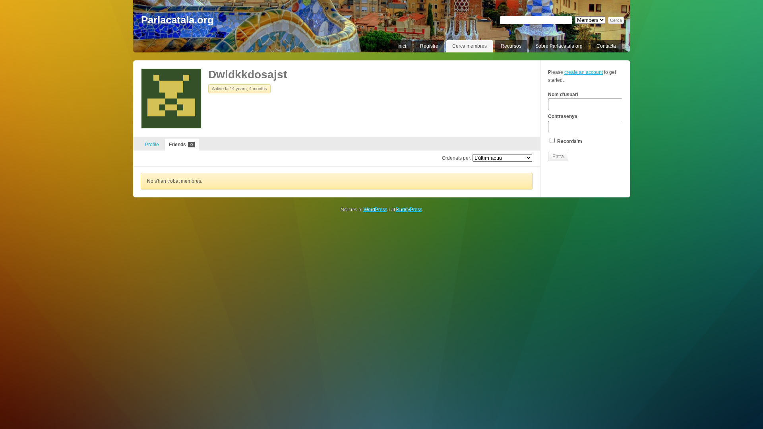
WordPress (375, 209)
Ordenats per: (456, 158)
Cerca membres (469, 46)
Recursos (511, 46)
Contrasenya (562, 116)
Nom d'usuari (563, 94)
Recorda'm (569, 141)
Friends (181, 144)
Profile (152, 144)
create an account (583, 72)
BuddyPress (409, 209)
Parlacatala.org (177, 20)
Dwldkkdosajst (247, 74)
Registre (429, 46)
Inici (401, 46)
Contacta (606, 46)
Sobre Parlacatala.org (559, 46)
